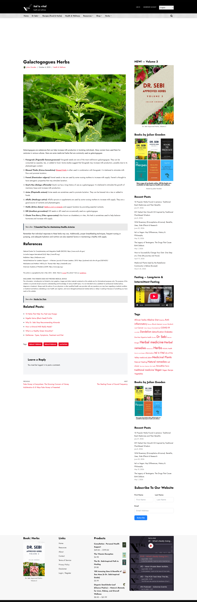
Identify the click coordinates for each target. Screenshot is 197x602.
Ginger (136, 343)
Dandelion (145, 332)
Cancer (140, 327)
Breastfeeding (50, 344)
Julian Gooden (31, 67)
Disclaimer (63, 568)
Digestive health (146, 337)
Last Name (159, 495)
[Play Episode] (150, 545)
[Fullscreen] (171, 305)
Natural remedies (157, 362)
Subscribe (141, 517)
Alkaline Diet (153, 319)
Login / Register (65, 573)
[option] (152, 558)
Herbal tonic (149, 348)
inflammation (149, 353)
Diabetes (168, 331)
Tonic (167, 366)
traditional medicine (144, 370)
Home (26, 16)
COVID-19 (165, 327)
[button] (38, 15)
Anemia (161, 320)
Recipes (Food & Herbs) (52, 16)
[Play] (137, 305)
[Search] (171, 16)
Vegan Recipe (167, 370)
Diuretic (154, 337)
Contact (62, 556)
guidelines (83, 273)
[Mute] (167, 305)
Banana (150, 324)
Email (136, 506)
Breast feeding (35, 344)
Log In (138, 7)
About (61, 551)
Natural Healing (140, 362)
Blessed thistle (61, 170)
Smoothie (160, 365)
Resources (62, 547)
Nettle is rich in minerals (53, 207)
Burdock (165, 324)
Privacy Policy (64, 564)
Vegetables (138, 373)
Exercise (169, 337)
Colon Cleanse (147, 328)
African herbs (140, 319)
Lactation (63, 344)
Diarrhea (137, 337)
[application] (154, 296)
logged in (41, 365)
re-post (64, 273)
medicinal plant (146, 357)
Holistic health (167, 348)
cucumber (137, 332)
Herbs (157, 347)
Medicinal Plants (162, 357)
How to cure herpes (139, 353)
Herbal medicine (151, 342)
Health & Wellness (72, 16)
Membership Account (149, 7)
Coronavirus (156, 328)
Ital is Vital (159, 352)
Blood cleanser (157, 324)
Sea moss (142, 366)
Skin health (153, 366)
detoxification (158, 331)
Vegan (158, 370)
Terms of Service (65, 560)
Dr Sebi (162, 336)
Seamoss (147, 366)
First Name (138, 495)
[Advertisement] (98, 35)
